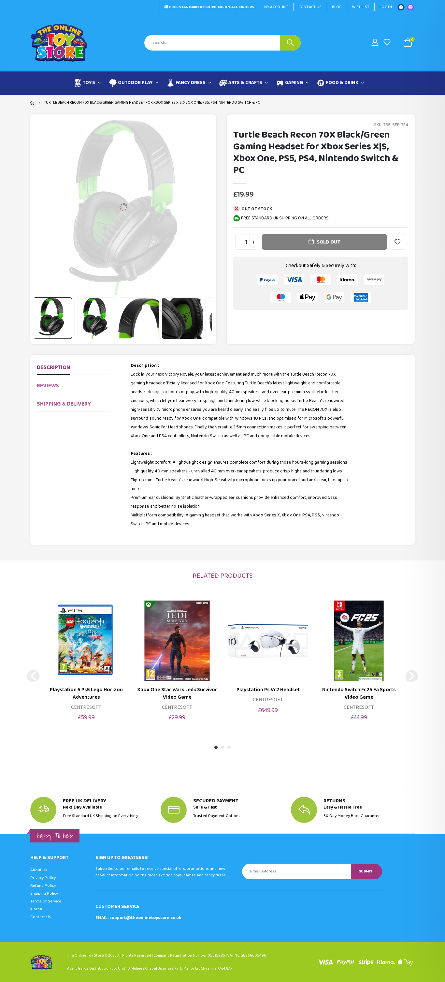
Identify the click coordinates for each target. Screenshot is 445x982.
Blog (337, 7)
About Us (38, 870)
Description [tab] (53, 367)
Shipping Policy (44, 893)
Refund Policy (43, 885)
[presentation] (42, 318)
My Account (276, 7)
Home (32, 103)
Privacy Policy (43, 877)
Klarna (36, 909)
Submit (365, 871)
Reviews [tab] (48, 385)
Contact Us (310, 7)
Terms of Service (45, 901)
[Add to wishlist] (397, 242)
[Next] (412, 676)
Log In (386, 7)
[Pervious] (33, 676)
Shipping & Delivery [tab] (64, 404)
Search (290, 43)
